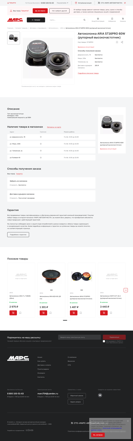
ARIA (11, 292)
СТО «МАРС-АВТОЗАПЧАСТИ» (111, 3)
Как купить (42, 361)
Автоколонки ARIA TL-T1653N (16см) (20, 297)
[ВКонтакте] (114, 44)
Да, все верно (40, 11)
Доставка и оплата (44, 365)
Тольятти (19, 174)
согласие (112, 341)
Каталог (37, 20)
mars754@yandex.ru (48, 393)
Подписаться (114, 337)
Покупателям (61, 3)
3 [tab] (69, 320)
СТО (69, 365)
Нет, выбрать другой (59, 11)
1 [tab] (65, 320)
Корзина (123, 21)
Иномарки (41, 373)
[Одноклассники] (118, 44)
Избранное (112, 21)
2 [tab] (68, 320)
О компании (72, 357)
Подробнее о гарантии (18, 234)
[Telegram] (111, 44)
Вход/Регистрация (98, 21)
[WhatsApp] (121, 44)
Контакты (41, 377)
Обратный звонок (76, 395)
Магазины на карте (54, 127)
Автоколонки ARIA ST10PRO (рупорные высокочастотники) (81, 297)
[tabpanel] (21, 290)
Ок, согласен (98, 435)
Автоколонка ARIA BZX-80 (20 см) (50, 297)
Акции (40, 357)
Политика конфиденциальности (79, 431)
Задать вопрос (75, 402)
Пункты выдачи (43, 369)
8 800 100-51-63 (47, 3)
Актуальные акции (85, 3)
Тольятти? (25, 11)
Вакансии (71, 361)
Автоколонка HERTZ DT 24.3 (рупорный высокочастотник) (111, 297)
